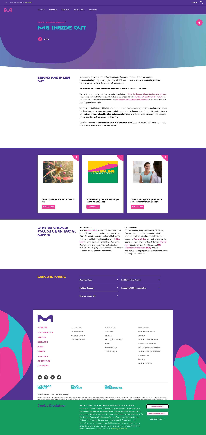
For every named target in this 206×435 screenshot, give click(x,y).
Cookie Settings (156, 419)
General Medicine (111, 347)
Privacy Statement (119, 429)
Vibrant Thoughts (111, 351)
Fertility (107, 343)
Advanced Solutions (78, 335)
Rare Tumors (109, 331)
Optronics (141, 335)
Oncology (108, 335)
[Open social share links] (40, 39)
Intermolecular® (143, 355)
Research (65, 10)
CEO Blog (141, 359)
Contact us (44, 361)
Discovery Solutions (78, 339)
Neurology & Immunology (55, 22)
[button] (6, 2)
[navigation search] (201, 2)
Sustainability (45, 333)
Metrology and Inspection (147, 343)
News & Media (79, 10)
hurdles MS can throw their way (148, 97)
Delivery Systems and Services (149, 347)
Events (41, 352)
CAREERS (195, 3)
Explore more (48, 207)
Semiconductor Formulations (148, 339)
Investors (93, 10)
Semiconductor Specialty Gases (149, 351)
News (40, 347)
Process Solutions (77, 331)
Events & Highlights (145, 363)
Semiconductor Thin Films (147, 331)
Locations (43, 366)
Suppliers (43, 356)
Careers (42, 337)
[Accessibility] (199, 22)
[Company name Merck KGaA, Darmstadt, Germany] (8, 10)
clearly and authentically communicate (132, 100)
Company (41, 10)
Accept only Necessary (157, 413)
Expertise (53, 10)
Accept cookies (157, 406)
